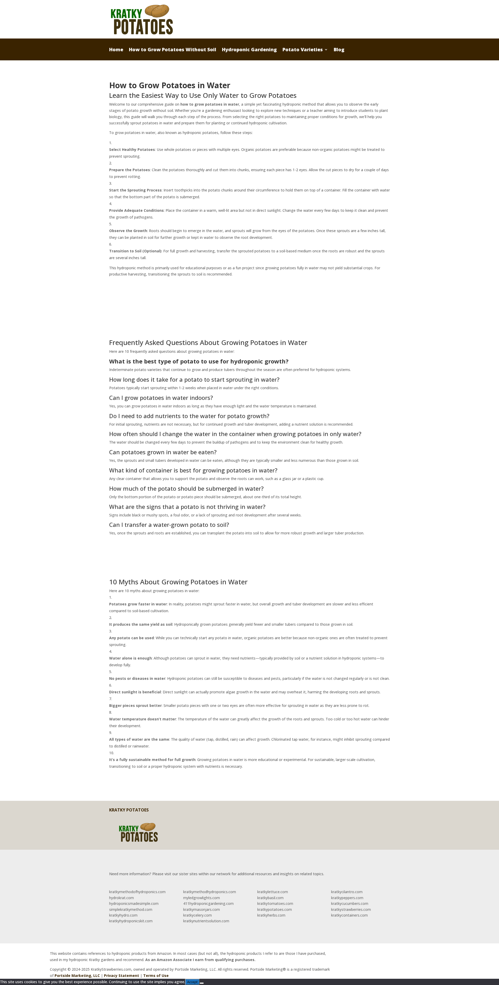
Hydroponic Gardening (249, 50)
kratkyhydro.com (123, 915)
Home (116, 50)
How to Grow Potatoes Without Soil (172, 50)
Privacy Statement (121, 975)
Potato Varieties (303, 50)
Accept (192, 982)
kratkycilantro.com (347, 891)
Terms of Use (156, 975)
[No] (202, 983)
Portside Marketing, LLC (77, 975)
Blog (339, 50)
